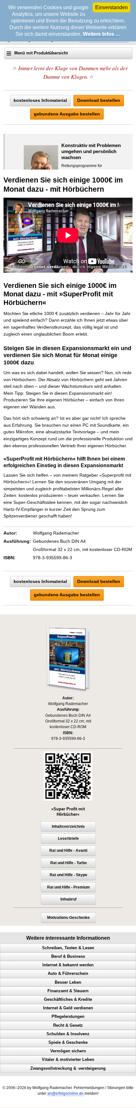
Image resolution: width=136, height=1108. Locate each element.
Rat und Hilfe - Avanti (68, 850)
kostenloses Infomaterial (40, 100)
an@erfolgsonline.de (65, 1093)
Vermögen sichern (68, 1051)
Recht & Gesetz (68, 1025)
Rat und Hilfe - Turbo (68, 863)
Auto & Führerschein (68, 973)
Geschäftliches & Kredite (68, 999)
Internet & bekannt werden (68, 965)
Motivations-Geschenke (68, 917)
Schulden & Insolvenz (68, 1034)
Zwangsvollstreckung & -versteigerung (68, 1068)
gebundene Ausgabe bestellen (67, 113)
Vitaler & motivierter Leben (68, 1059)
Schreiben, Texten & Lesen (68, 948)
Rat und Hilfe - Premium (68, 887)
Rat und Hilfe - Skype (68, 875)
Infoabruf (68, 899)
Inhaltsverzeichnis (68, 826)
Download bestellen (98, 100)
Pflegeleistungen (68, 1016)
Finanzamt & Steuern (68, 991)
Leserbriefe (68, 838)
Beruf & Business (68, 956)
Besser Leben (68, 982)
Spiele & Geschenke (68, 1042)
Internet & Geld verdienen (68, 1008)
